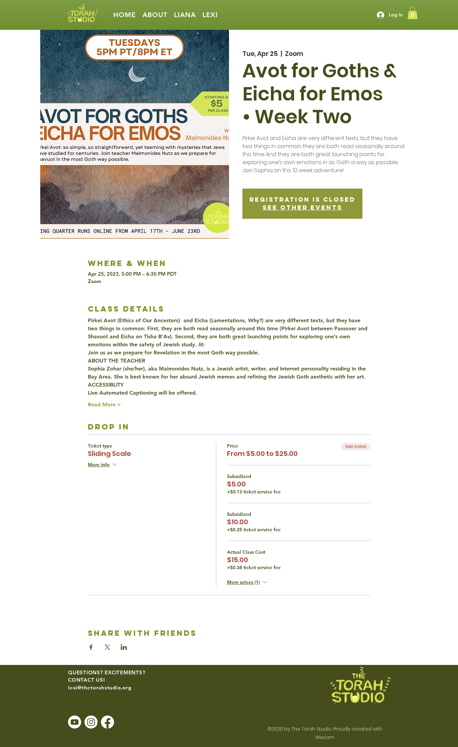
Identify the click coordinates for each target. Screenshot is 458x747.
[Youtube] (74, 722)
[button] (155, 15)
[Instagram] (91, 722)
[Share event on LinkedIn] (124, 647)
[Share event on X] (107, 647)
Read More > (104, 404)
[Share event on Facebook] (91, 647)
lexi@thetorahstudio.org (99, 687)
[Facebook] (107, 722)
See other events (302, 207)
